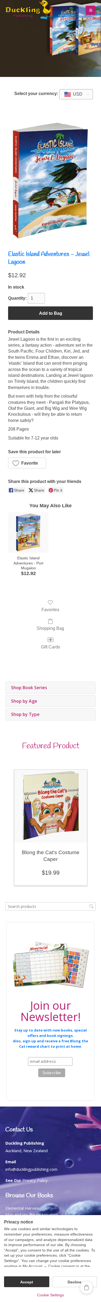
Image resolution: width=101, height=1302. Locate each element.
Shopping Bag (50, 628)
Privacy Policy (35, 1180)
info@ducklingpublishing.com (31, 1169)
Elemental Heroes (22, 1208)
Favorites (50, 609)
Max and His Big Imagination (31, 1214)
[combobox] (76, 94)
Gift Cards (50, 647)
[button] (91, 10)
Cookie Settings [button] (50, 1295)
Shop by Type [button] (25, 714)
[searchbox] (50, 906)
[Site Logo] (29, 10)
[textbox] (76, 94)
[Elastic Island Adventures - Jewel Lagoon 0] (50, 180)
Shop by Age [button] (24, 701)
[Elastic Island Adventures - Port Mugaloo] (28, 532)
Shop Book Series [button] (29, 688)
